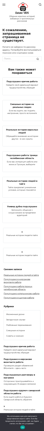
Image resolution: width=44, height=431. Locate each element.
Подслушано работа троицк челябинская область (22, 156)
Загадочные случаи (15, 319)
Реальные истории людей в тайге (22, 182)
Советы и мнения (14, 336)
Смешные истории (15, 330)
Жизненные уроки (15, 314)
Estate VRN (22, 13)
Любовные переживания (18, 325)
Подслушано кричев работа (22, 81)
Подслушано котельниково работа (21, 293)
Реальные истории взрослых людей (22, 131)
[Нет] (41, 422)
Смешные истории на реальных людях (22, 105)
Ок (23, 427)
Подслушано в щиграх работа (19, 298)
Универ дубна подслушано (22, 206)
